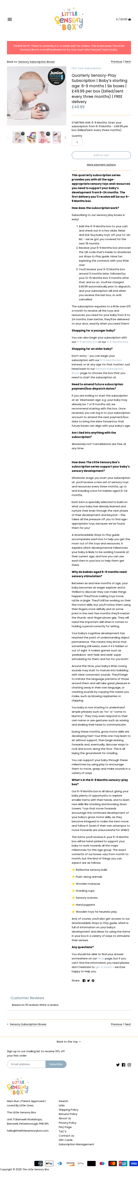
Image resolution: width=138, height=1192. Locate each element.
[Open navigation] (9, 19)
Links (62, 1105)
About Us (65, 1118)
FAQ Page (65, 1127)
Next (128, 61)
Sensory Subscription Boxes (36, 62)
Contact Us (66, 1136)
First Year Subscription (86, 68)
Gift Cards (66, 1140)
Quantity (77, 136)
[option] (18, 137)
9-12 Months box (111, 360)
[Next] (65, 138)
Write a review (48, 1005)
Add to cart (101, 155)
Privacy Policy (67, 1123)
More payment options (101, 164)
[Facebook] (123, 1065)
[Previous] (8, 138)
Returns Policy (68, 1114)
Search (63, 1101)
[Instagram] (129, 1065)
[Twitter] (118, 1065)
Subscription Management (76, 1144)
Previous (116, 61)
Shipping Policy (68, 1110)
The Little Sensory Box (35, 1169)
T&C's (62, 1131)
